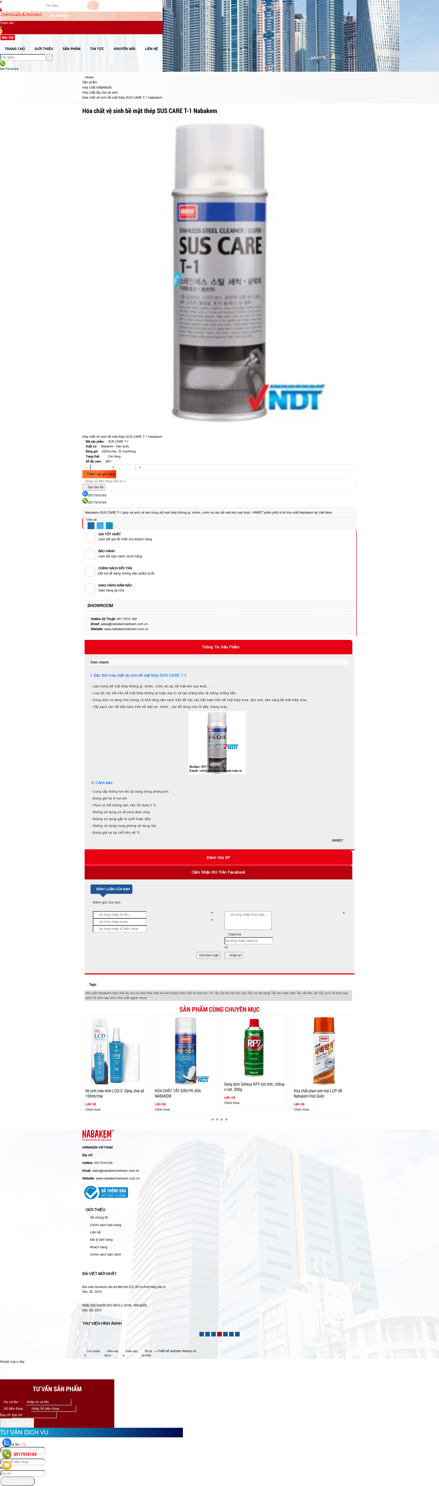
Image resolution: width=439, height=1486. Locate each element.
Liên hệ (95, 1232)
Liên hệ (151, 48)
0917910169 (58, 16)
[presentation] (89, 1069)
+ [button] (140, 467)
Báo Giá (7, 37)
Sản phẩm (71, 48)
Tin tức (97, 48)
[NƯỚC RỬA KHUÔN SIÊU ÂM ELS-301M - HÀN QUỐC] (124, 1300)
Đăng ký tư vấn (18, 1423)
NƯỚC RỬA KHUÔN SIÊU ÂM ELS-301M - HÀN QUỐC (114, 1305)
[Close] (1, 1372)
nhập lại (235, 955)
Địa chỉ (5, 1415)
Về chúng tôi (98, 1217)
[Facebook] (91, 526)
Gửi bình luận (208, 955)
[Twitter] (100, 526)
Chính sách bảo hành (105, 1254)
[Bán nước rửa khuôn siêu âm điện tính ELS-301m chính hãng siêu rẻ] (134, 1281)
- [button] (86, 467)
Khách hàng (98, 1247)
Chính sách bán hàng (105, 1225)
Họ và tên (13, 1402)
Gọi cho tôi (95, 487)
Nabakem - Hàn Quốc (115, 446)
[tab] (219, 647)
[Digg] (109, 526)
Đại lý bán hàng (101, 1239)
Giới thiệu (44, 48)
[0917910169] (6, 1454)
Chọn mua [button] (92, 1109)
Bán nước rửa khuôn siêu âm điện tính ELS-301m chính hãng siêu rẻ (123, 1287)
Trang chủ (15, 48)
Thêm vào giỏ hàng (100, 474)
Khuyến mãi (124, 48)
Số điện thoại (16, 1408)
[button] (3, 31)
